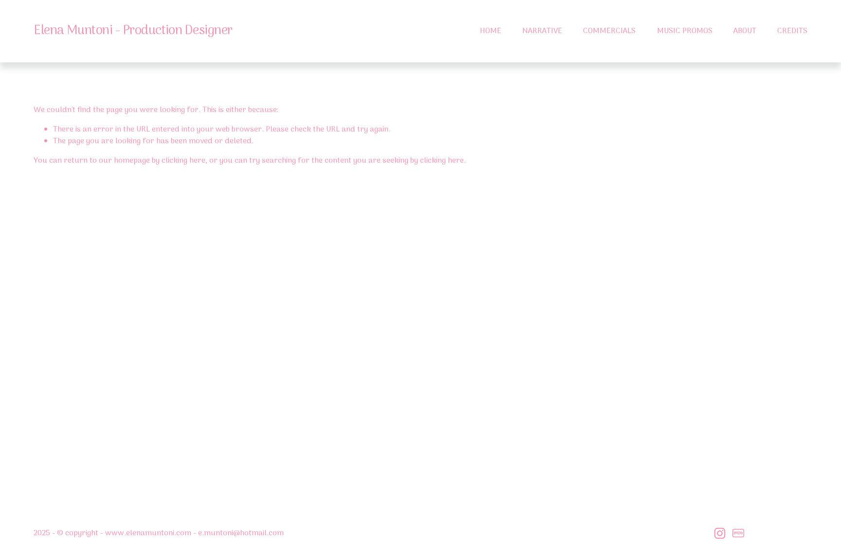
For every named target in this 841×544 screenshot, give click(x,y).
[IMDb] (738, 533)
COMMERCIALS (609, 31)
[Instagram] (720, 533)
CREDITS (792, 31)
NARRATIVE (542, 31)
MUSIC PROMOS (685, 31)
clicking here (183, 160)
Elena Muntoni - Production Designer (133, 30)
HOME (490, 31)
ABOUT (744, 31)
